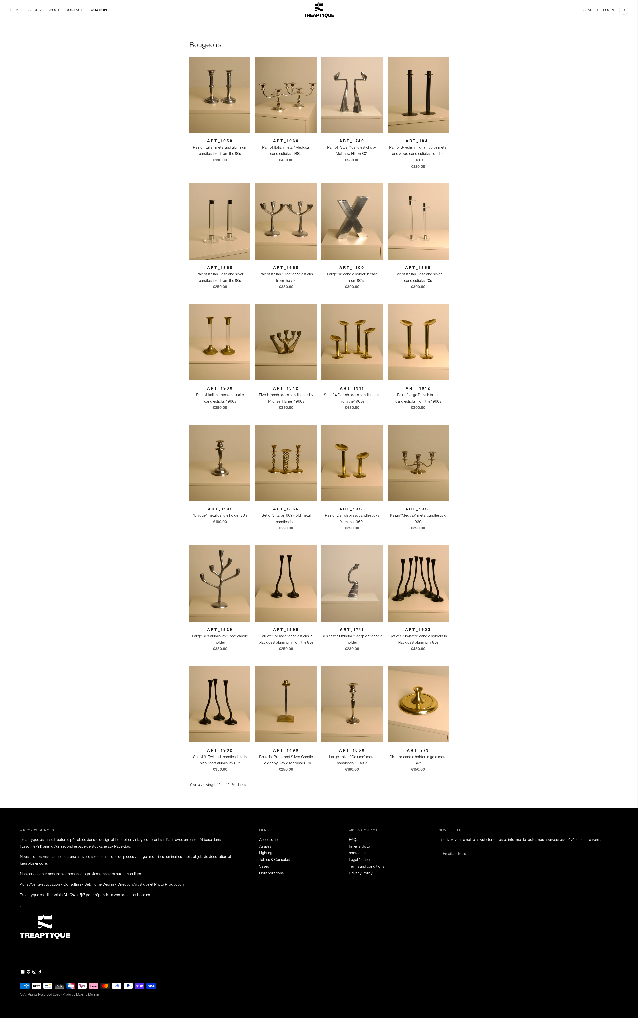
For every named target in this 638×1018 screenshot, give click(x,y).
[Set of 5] (418, 583)
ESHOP (32, 10)
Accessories (269, 839)
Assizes (265, 846)
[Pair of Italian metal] (286, 95)
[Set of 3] (219, 704)
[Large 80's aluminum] (219, 583)
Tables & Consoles (274, 859)
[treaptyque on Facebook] (23, 972)
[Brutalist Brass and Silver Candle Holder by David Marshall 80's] (286, 704)
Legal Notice (359, 859)
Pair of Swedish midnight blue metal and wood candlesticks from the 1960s (418, 154)
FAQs (353, 839)
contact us (357, 853)
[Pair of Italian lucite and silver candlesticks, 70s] (418, 221)
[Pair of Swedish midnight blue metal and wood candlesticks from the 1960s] (418, 95)
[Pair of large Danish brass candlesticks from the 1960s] (418, 342)
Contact (74, 10)
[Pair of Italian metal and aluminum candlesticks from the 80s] (219, 95)
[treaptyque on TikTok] (40, 972)
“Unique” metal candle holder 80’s (220, 515)
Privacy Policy (361, 873)
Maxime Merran (87, 995)
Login (608, 10)
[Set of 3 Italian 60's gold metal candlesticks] (286, 463)
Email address (454, 848)
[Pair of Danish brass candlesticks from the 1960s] (352, 463)
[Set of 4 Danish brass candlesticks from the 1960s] (352, 342)
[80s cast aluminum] (352, 583)
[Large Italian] (352, 704)
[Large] (352, 221)
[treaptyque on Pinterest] (28, 972)
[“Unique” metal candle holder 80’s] (219, 463)
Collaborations (271, 873)
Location (98, 10)
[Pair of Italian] (286, 221)
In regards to (359, 846)
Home (15, 10)
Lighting (265, 853)
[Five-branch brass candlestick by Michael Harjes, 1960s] (286, 342)
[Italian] (418, 463)
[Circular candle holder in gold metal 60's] (418, 704)
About (53, 10)
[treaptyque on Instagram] (34, 972)
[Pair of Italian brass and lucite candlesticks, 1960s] (219, 342)
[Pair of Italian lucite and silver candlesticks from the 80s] (219, 221)
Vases (264, 866)
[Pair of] (352, 95)
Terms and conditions (366, 866)
